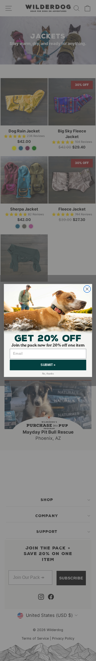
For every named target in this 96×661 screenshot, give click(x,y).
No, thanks (48, 373)
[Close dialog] (87, 289)
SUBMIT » (48, 364)
